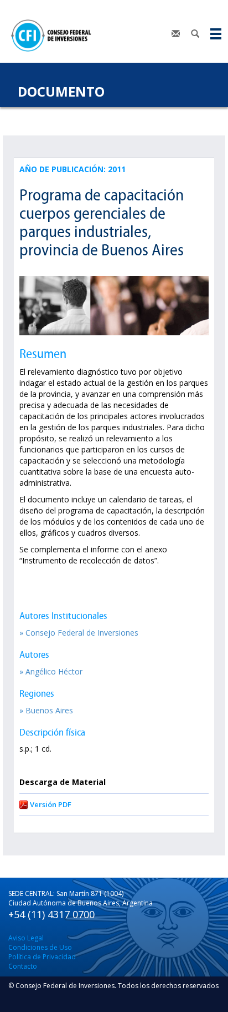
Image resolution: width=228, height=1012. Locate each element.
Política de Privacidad (42, 956)
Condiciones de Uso (40, 947)
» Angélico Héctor (50, 671)
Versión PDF (50, 804)
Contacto (22, 966)
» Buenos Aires (46, 710)
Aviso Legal (26, 938)
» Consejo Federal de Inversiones (78, 632)
